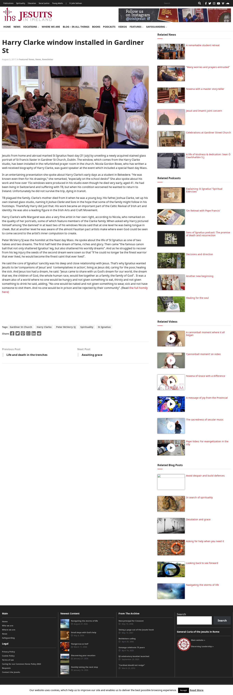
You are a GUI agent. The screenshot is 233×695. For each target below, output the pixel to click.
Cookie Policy (8, 655)
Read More (196, 690)
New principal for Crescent (131, 621)
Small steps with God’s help (83, 632)
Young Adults (57, 3)
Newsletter (47, 59)
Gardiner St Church (21, 327)
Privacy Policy (8, 651)
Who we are (7, 625)
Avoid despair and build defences (205, 475)
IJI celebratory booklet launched (134, 656)
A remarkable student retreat (203, 45)
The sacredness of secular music (204, 419)
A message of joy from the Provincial (207, 397)
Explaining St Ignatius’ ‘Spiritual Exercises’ (204, 190)
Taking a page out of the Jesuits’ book (136, 629)
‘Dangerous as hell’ (79, 644)
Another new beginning (199, 276)
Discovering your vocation (83, 655)
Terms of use (8, 660)
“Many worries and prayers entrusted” (208, 67)
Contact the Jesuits (11, 672)
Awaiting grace (92, 355)
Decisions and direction (199, 254)
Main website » (198, 640)
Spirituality (20, 3)
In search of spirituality (199, 497)
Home (7, 26)
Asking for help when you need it (205, 541)
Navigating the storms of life (202, 584)
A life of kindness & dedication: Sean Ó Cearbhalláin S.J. (208, 156)
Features (136, 26)
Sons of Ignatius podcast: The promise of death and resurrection (208, 234)
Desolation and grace (198, 519)
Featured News (26, 59)
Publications (8, 3)
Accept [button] (183, 690)
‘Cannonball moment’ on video (203, 354)
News (16, 26)
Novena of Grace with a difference (205, 375)
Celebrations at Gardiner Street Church (208, 132)
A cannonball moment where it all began (205, 334)
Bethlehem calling (127, 638)
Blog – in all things (76, 26)
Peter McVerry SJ (66, 327)
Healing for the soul (197, 297)
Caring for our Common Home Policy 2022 (21, 664)
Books (96, 26)
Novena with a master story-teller (205, 88)
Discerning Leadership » (202, 646)
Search (181, 614)
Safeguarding (156, 26)
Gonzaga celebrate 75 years (132, 647)
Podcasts (109, 26)
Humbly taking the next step (84, 667)
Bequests (6, 668)
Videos (122, 26)
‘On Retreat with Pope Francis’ (203, 210)
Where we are (51, 26)
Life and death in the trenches (26, 355)
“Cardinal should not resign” (132, 665)
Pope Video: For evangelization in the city (207, 443)
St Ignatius (104, 327)
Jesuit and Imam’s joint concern (204, 110)
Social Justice (44, 3)
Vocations (30, 26)
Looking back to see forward (202, 563)
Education (32, 3)
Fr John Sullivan (75, 3)
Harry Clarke (44, 327)
